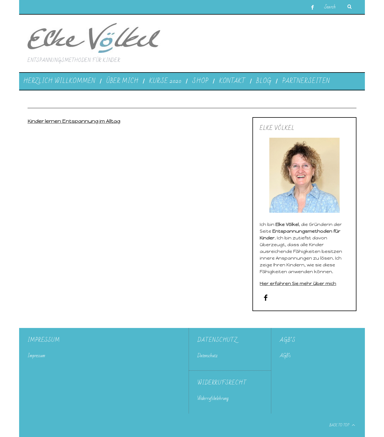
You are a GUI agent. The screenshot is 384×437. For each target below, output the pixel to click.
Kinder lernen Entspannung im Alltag (74, 121)
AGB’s (285, 355)
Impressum (36, 355)
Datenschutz (207, 355)
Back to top (339, 425)
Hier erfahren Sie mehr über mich (298, 283)
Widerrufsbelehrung (213, 398)
